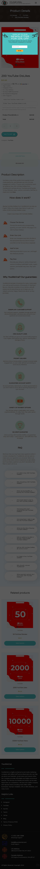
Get (19, 54)
